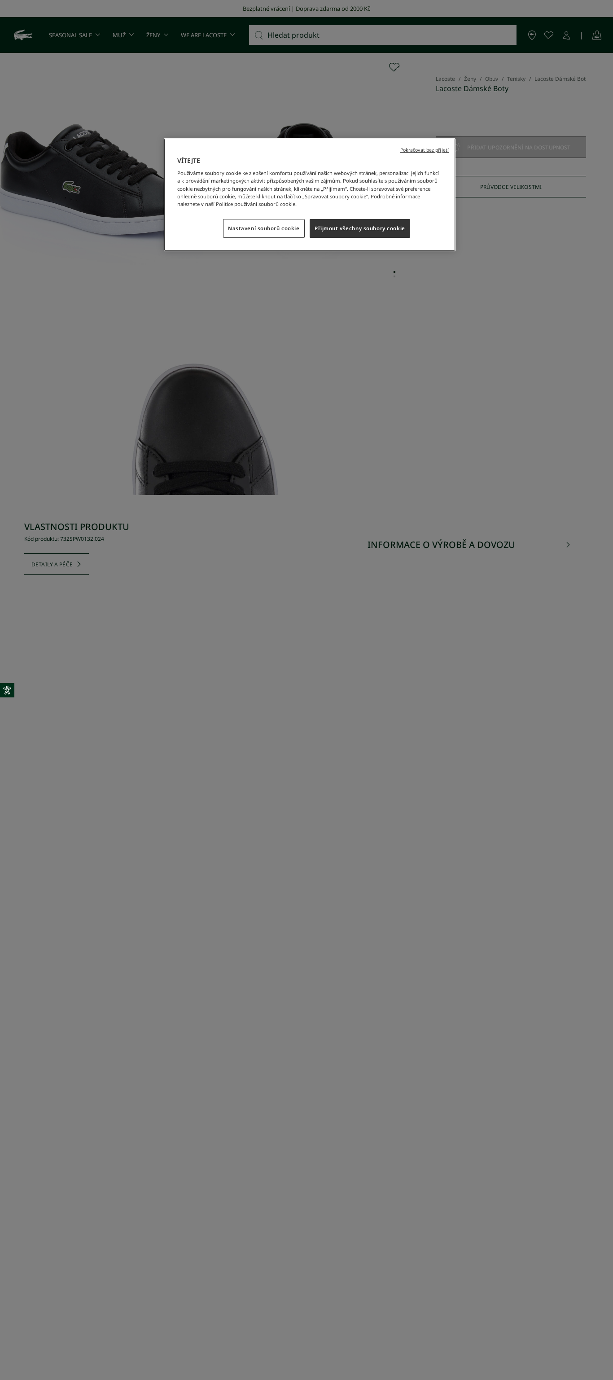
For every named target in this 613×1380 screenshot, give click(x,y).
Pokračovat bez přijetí (424, 150)
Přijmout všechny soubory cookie (360, 227)
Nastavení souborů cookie (264, 227)
